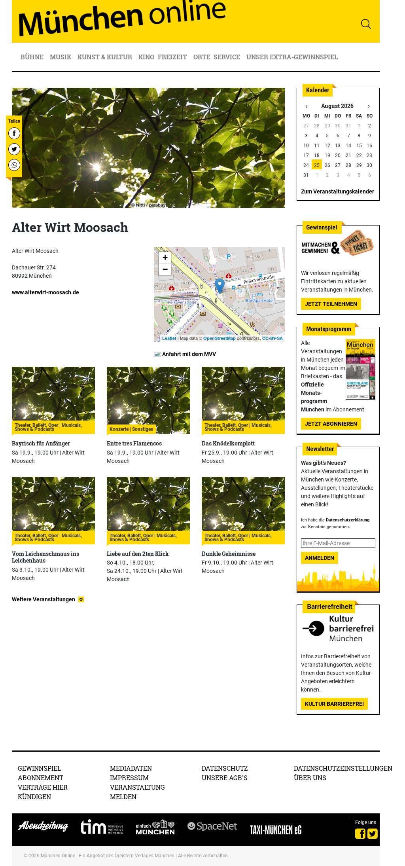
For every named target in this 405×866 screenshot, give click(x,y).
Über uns (310, 777)
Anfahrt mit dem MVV (188, 354)
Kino (146, 57)
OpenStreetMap (219, 338)
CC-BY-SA (272, 338)
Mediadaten (131, 768)
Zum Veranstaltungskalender (337, 191)
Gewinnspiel (39, 768)
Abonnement (40, 777)
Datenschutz (225, 768)
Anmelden (319, 558)
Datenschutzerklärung (347, 520)
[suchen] (366, 24)
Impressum (129, 777)
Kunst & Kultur (106, 57)
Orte (201, 57)
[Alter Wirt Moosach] (220, 286)
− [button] (165, 269)
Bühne (33, 57)
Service (228, 57)
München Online (58, 855)
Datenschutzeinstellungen (343, 768)
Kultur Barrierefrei (334, 704)
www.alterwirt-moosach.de (45, 292)
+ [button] (165, 257)
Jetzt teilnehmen (331, 304)
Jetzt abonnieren (331, 424)
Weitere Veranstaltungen (43, 599)
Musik (61, 57)
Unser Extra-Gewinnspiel (292, 57)
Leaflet (169, 338)
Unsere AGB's (225, 777)
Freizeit (173, 57)
